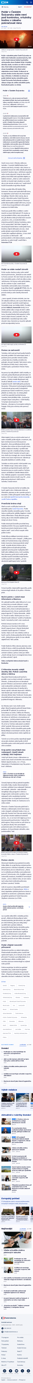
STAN (4, 1021)
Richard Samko (14, 1009)
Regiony (12, 985)
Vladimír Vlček (13, 1025)
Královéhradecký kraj (20, 993)
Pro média (20, 1337)
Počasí (3, 1355)
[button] (16, 39)
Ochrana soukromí (12, 1380)
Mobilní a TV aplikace (7, 1362)
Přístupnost (22, 1380)
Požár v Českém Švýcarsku (10, 1017)
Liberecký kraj (6, 989)
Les (14, 1005)
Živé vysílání (5, 1341)
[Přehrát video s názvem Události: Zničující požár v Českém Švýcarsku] (16, 39)
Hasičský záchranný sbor (20, 1033)
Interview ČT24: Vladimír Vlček (9, 582)
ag (6, 26)
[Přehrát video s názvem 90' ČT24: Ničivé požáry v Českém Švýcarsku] (16, 254)
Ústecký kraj (21, 985)
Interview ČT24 (7, 1033)
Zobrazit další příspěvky (15, 158)
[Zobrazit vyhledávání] (27, 2)
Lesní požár (22, 1005)
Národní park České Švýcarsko (18, 1001)
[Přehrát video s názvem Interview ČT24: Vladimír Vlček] (16, 572)
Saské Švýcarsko (17, 509)
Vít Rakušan (24, 1017)
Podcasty (4, 1351)
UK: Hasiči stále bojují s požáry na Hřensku (12, 344)
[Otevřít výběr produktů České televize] (31, 2)
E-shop (3, 1358)
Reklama (20, 1341)
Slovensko (12, 1021)
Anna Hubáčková (7, 1029)
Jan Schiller (18, 1029)
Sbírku (26, 889)
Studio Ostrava (21, 1348)
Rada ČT (19, 1351)
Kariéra (19, 1355)
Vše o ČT (3, 1365)
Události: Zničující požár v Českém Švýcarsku (13, 50)
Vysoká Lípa (24, 1025)
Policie (4, 1037)
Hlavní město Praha (19, 989)
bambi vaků (16, 382)
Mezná (4, 1009)
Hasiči (4, 1025)
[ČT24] (4, 2)
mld (5, 26)
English (3, 1380)
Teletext (4, 1348)
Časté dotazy (21, 1362)
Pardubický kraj (7, 993)
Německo (20, 1021)
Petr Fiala (27, 1029)
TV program (5, 1337)
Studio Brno (20, 1344)
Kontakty (20, 1365)
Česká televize (19, 1013)
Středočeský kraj (7, 997)
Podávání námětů (22, 1358)
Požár (4, 1001)
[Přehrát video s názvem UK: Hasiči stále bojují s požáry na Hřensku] (16, 335)
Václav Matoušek (7, 1013)
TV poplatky (5, 1344)
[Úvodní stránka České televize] (8, 1318)
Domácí (5, 985)
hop (2, 26)
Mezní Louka (6, 1005)
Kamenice (26, 997)
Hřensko (18, 997)
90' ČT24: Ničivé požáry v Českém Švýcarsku (13, 263)
